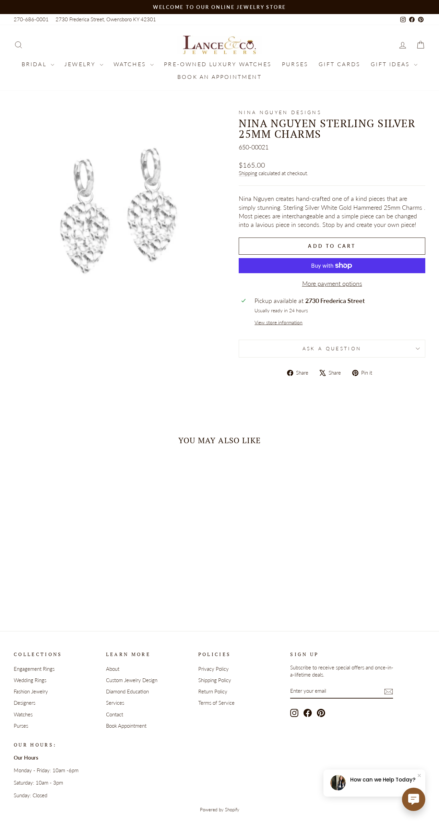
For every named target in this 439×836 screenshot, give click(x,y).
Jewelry (81, 64)
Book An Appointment (219, 76)
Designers (24, 703)
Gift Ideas (391, 64)
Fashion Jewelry (31, 691)
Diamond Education (127, 691)
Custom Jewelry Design (131, 680)
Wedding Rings (30, 680)
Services (115, 703)
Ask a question (331, 348)
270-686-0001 (31, 19)
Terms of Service (216, 703)
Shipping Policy (214, 680)
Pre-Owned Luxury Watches (218, 64)
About (112, 669)
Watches (131, 64)
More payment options (332, 283)
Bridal (35, 64)
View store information (278, 322)
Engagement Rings (34, 669)
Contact (114, 714)
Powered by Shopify (219, 809)
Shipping (248, 173)
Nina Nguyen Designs (280, 112)
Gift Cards (339, 64)
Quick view (62, 550)
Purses (295, 64)
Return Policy (212, 691)
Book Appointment (126, 726)
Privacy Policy (213, 669)
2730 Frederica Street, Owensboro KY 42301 (106, 19)
